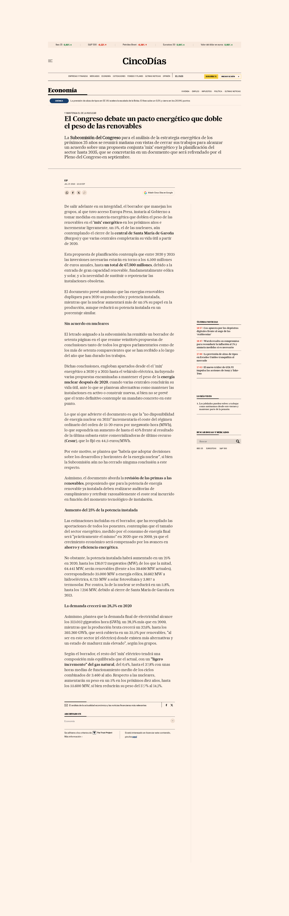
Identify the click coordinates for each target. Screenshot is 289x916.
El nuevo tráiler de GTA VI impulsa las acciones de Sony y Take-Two (218, 370)
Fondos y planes (135, 76)
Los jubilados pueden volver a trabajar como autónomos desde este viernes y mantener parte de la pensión (219, 406)
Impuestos (207, 91)
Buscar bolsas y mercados (213, 432)
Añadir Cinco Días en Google (160, 192)
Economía (106, 76)
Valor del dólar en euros (212, 45)
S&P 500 (92, 45)
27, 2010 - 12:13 (74, 184)
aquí (134, 736)
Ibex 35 (59, 45)
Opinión (166, 76)
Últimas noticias (153, 76)
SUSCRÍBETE (211, 76)
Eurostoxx (211, 449)
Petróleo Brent (129, 45)
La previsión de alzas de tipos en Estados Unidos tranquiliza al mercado (217, 357)
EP (66, 180)
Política (218, 91)
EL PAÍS (177, 75)
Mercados (94, 76)
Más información (72, 736)
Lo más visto (204, 396)
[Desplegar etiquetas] (172, 721)
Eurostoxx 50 (169, 45)
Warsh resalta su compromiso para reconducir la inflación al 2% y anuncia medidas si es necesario (218, 344)
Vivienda (185, 91)
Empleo (195, 91)
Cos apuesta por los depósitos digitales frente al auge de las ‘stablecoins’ (217, 331)
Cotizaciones (119, 76)
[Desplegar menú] (50, 61)
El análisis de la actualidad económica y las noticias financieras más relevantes (107, 705)
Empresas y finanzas (78, 76)
